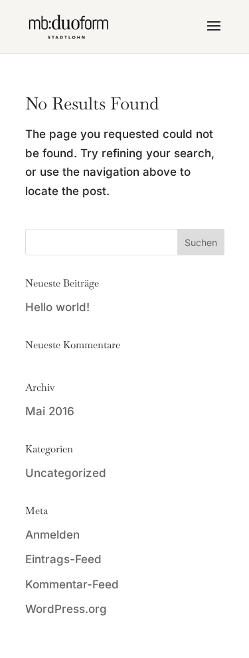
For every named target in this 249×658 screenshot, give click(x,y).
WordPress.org (66, 609)
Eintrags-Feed (63, 559)
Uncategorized (65, 473)
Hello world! (57, 307)
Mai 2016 (49, 411)
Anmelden (52, 534)
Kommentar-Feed (72, 584)
